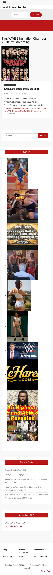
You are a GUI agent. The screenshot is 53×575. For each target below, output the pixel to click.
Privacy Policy (46, 571)
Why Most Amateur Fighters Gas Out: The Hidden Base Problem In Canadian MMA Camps (26, 496)
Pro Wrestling (35, 108)
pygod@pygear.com (13, 526)
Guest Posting (40, 556)
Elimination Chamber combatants (16, 108)
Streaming (7, 556)
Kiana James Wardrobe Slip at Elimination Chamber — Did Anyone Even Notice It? (26, 488)
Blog (5, 550)
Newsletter (39, 550)
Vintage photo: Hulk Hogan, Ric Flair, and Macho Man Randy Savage (26, 480)
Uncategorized (10, 85)
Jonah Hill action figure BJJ (14, 7)
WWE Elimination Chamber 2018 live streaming (24, 111)
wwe (45, 108)
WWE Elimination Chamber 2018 (22, 89)
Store (21, 556)
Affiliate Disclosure (23, 551)
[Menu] (4, 2)
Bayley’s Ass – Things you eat (16, 475)
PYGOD (7, 93)
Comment (11, 114)
